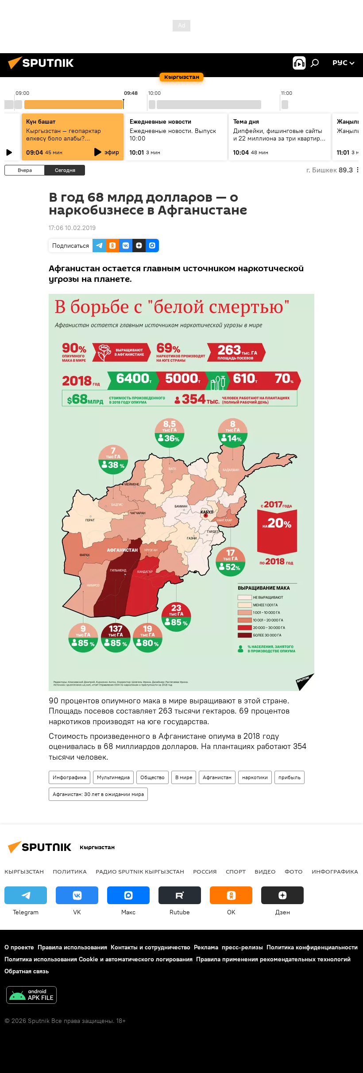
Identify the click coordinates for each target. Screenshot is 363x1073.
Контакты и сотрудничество (150, 947)
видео (265, 871)
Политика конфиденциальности (312, 947)
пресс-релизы (242, 947)
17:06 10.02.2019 (72, 228)
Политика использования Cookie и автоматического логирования (98, 959)
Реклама (206, 947)
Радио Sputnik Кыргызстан (140, 871)
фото (294, 871)
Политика (70, 871)
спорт (236, 871)
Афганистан (217, 777)
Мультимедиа (113, 777)
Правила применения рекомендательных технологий (273, 959)
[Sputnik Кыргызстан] (43, 70)
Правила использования (72, 947)
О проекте (19, 947)
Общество (152, 777)
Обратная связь (26, 971)
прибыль (289, 777)
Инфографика (69, 777)
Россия (205, 871)
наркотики (255, 777)
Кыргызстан (24, 871)
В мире (183, 777)
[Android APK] (31, 996)
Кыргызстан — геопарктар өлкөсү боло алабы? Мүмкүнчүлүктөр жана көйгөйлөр (63, 142)
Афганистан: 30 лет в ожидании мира (98, 794)
